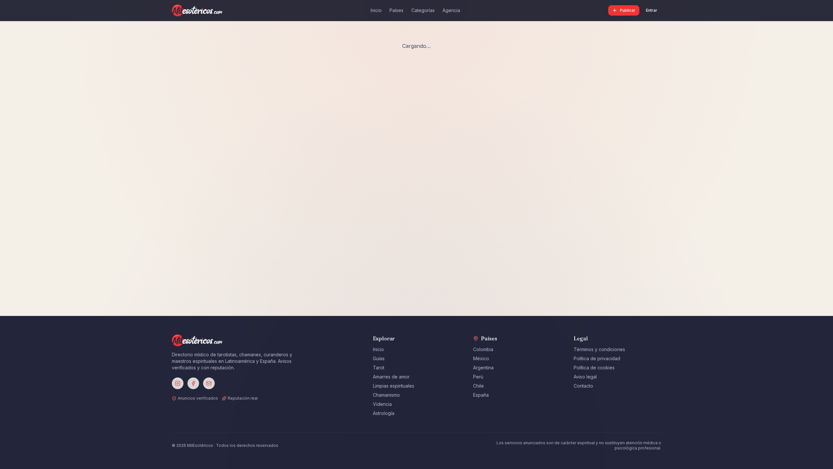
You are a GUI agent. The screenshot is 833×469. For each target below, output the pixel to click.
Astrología (383, 413)
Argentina (483, 367)
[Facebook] (193, 383)
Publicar (627, 10)
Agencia (451, 10)
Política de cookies (594, 367)
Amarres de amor (391, 376)
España (481, 395)
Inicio (376, 10)
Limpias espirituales (393, 386)
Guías (379, 358)
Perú (478, 376)
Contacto (583, 386)
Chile (478, 386)
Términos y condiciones (599, 349)
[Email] (209, 383)
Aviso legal (585, 376)
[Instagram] (178, 383)
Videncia (382, 404)
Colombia (483, 349)
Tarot (378, 367)
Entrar (651, 10)
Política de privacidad (597, 358)
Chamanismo (386, 395)
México (481, 358)
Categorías (423, 10)
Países (396, 10)
